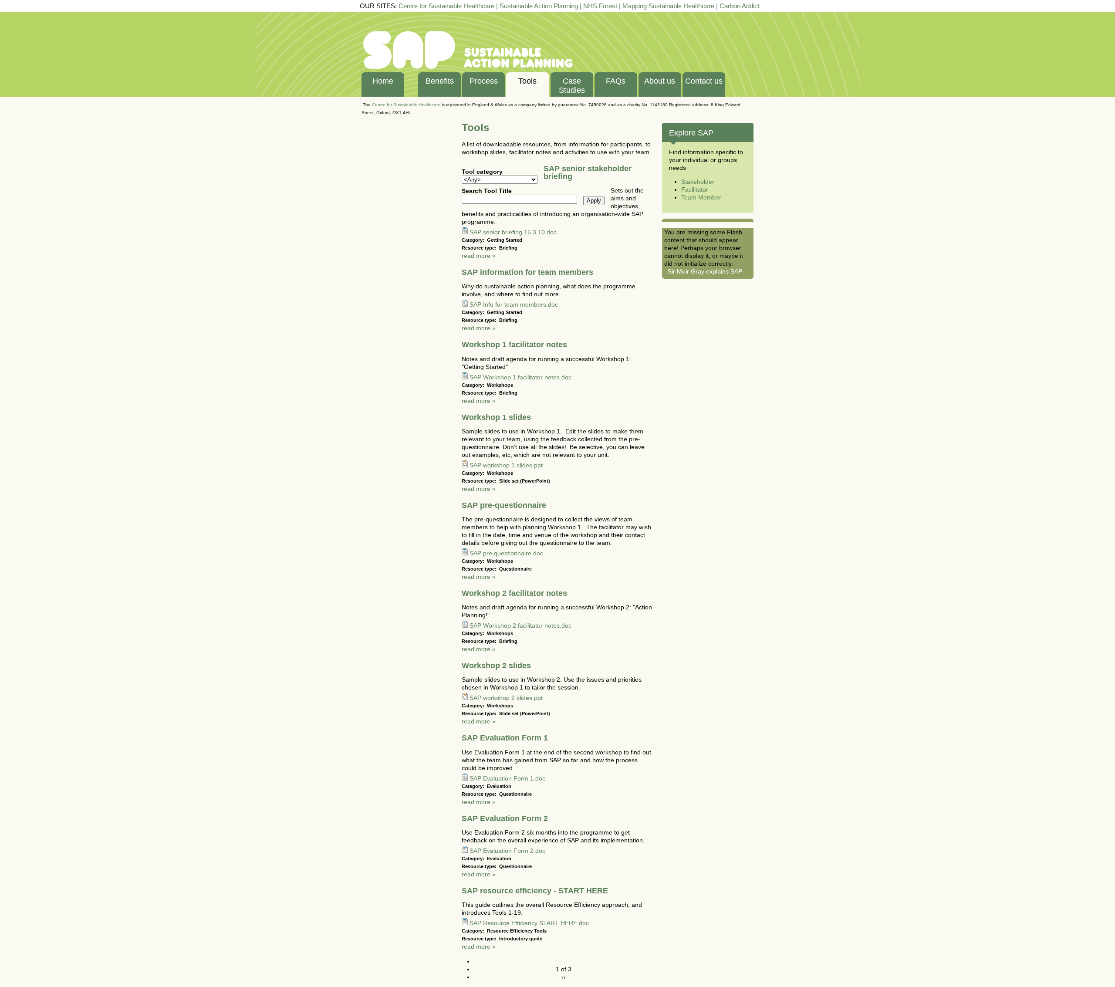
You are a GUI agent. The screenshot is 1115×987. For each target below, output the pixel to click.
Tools (527, 81)
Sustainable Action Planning (539, 6)
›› (563, 976)
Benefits (440, 81)
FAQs (615, 81)
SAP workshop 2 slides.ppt (506, 697)
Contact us (704, 81)
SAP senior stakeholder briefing (588, 172)
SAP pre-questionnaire (504, 505)
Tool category (482, 171)
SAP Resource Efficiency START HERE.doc (529, 922)
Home (382, 81)
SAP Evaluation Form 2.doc (507, 850)
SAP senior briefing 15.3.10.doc (513, 232)
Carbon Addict (740, 6)
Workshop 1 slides (496, 417)
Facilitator (694, 189)
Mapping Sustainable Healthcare (668, 6)
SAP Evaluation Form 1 (505, 737)
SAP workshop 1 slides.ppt (506, 465)
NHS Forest (600, 6)
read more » (479, 255)
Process (484, 81)
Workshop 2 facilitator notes (514, 593)
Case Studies (572, 86)
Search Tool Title (487, 190)
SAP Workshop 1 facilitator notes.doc (520, 377)
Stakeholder (697, 181)
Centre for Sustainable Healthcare (446, 6)
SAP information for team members (527, 272)
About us (659, 81)
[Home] (468, 68)
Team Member (701, 197)
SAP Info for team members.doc (514, 304)
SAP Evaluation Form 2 (505, 818)
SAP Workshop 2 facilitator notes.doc (520, 625)
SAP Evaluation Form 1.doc (507, 778)
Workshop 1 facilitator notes (514, 344)
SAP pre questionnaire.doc (506, 553)
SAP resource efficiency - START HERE (535, 890)
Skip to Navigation (1092, 15)
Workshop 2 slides (496, 665)
